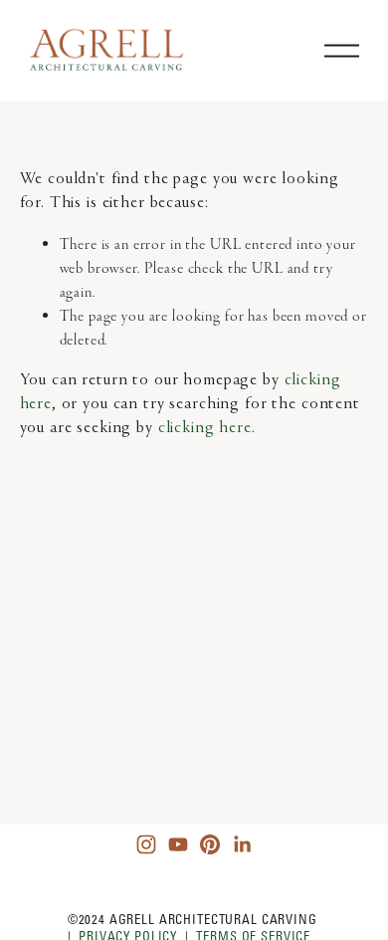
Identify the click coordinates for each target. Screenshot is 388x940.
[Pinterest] (210, 844)
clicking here (205, 428)
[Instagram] (146, 844)
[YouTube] (178, 844)
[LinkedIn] (242, 844)
